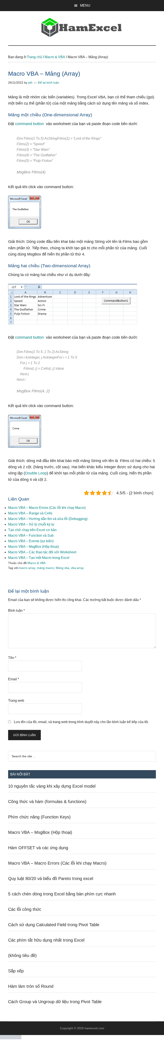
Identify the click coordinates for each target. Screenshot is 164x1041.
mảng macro (45, 568)
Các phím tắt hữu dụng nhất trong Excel (46, 940)
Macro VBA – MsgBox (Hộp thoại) (33, 546)
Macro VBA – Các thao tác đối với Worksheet (42, 552)
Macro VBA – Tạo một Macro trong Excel (38, 558)
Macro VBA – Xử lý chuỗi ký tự (31, 524)
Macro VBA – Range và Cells (30, 513)
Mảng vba (62, 568)
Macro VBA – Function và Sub (31, 535)
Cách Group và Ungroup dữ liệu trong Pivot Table (55, 1001)
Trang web (16, 700)
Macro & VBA (36, 563)
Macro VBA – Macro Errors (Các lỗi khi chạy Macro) (47, 507)
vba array (77, 568)
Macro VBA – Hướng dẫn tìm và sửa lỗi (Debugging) (48, 519)
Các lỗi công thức (24, 909)
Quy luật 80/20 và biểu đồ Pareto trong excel (50, 878)
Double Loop (36, 473)
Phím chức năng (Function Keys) (39, 817)
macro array (27, 568)
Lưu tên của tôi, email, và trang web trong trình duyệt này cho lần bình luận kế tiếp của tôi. (81, 722)
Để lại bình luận (48, 82)
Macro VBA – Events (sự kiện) (31, 541)
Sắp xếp (16, 971)
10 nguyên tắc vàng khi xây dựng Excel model (51, 786)
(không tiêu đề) (22, 955)
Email (13, 679)
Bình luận (16, 610)
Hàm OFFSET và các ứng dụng (38, 847)
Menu (85, 5)
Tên (12, 658)
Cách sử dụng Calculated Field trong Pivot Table (53, 924)
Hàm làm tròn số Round (30, 986)
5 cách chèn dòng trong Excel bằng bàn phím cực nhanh (62, 894)
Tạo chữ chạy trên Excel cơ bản (32, 530)
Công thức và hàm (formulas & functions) (47, 801)
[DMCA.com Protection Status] (10, 1038)
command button (29, 124)
